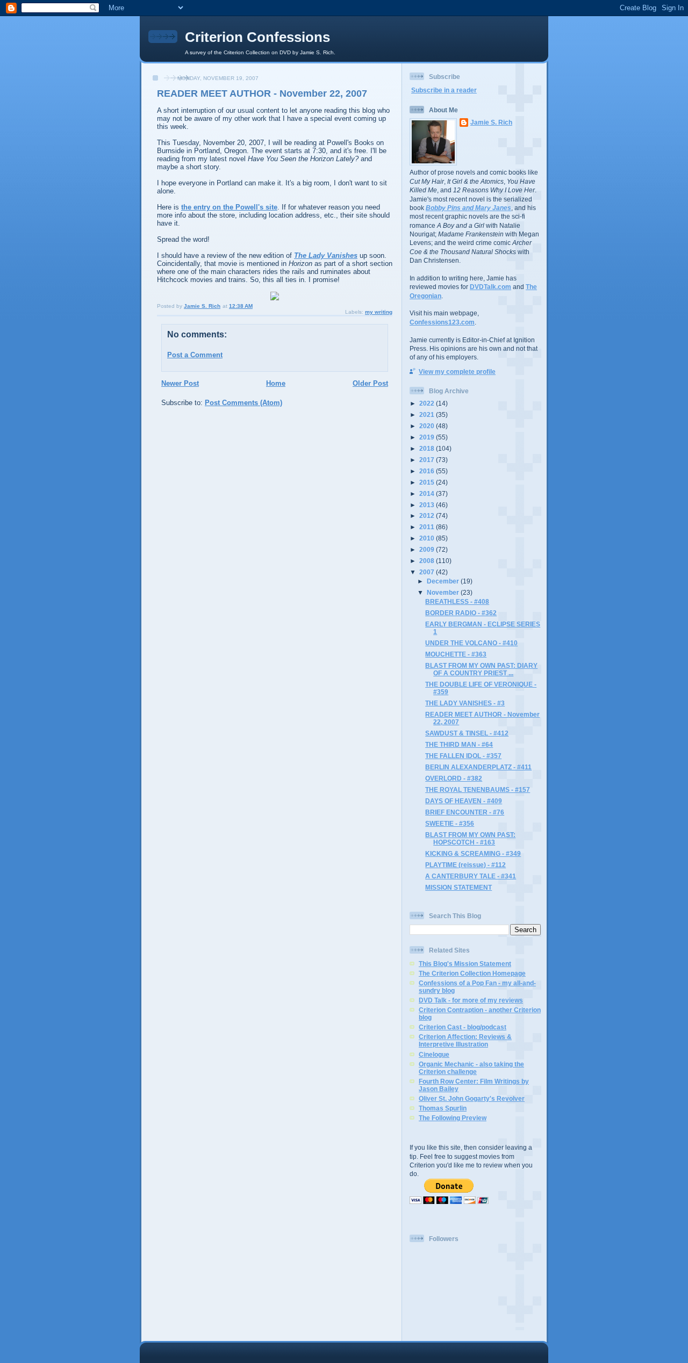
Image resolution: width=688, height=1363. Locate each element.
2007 (427, 571)
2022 (427, 403)
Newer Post (180, 383)
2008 (427, 560)
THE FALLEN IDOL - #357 (463, 755)
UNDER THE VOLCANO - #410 (471, 642)
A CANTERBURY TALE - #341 (470, 875)
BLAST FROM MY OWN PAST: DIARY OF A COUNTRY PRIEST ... (481, 669)
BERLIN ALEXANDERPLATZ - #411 (478, 766)
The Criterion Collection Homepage (472, 973)
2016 (427, 470)
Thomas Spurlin (443, 1108)
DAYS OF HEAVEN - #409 (463, 800)
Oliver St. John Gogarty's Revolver (472, 1098)
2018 (427, 448)
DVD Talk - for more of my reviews (471, 1000)
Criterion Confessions (257, 37)
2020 (427, 425)
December (444, 581)
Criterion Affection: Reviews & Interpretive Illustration (465, 1040)
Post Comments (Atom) (243, 403)
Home (275, 383)
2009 (427, 549)
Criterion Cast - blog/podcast (462, 1026)
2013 (427, 504)
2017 (427, 459)
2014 (427, 493)
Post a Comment (195, 355)
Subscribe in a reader (444, 89)
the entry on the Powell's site (229, 207)
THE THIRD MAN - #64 (459, 744)
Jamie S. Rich (491, 122)
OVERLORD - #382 (453, 778)
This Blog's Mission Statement (465, 963)
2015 (427, 482)
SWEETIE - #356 (449, 823)
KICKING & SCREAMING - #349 (473, 853)
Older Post (370, 383)
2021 (427, 414)
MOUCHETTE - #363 (455, 654)
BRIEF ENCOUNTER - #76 (464, 812)
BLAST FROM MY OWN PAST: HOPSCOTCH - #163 (470, 838)
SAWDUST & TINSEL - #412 (466, 733)
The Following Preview (452, 1117)
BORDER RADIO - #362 (461, 612)
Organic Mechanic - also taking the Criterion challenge (471, 1068)
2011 (427, 526)
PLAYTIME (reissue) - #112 (465, 864)
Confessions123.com (442, 322)
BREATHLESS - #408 (457, 601)
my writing (378, 312)
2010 (427, 538)
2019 (427, 437)
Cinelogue (434, 1054)
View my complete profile (457, 371)
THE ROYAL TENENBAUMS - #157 (477, 789)
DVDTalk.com (490, 286)
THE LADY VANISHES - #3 (465, 702)
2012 (427, 515)
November (444, 592)
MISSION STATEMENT (458, 887)
